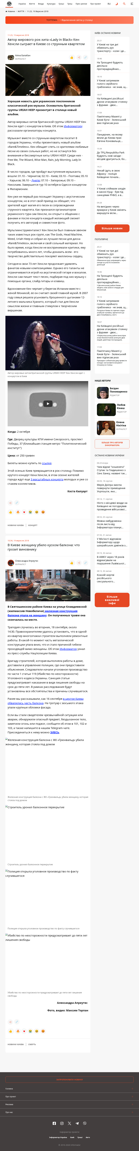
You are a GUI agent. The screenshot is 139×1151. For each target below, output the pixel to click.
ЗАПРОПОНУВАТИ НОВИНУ (69, 1079)
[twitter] (69, 1123)
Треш (69, 3)
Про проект (95, 3)
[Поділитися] (79, 57)
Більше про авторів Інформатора (112, 444)
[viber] (84, 1123)
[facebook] (54, 1123)
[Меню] (132, 3)
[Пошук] (124, 3)
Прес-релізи (81, 3)
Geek (72, 1137)
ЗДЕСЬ (54, 732)
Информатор (68, 649)
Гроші (61, 3)
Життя (32, 3)
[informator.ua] (9, 4)
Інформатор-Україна (58, 1137)
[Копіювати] (85, 57)
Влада (41, 3)
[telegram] (77, 1123)
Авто (88, 1137)
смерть (32, 1044)
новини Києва (16, 525)
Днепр (35, 180)
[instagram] (62, 1123)
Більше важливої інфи (112, 600)
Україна (22, 3)
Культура (51, 3)
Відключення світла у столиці (77, 20)
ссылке (46, 463)
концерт (32, 525)
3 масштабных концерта (47, 479)
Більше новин (112, 228)
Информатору (73, 126)
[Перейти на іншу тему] (116, 3)
